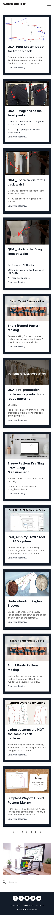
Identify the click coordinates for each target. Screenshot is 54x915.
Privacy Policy (15, 905)
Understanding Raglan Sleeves (25, 603)
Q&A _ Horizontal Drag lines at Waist (25, 251)
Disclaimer (40, 905)
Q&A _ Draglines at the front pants (25, 113)
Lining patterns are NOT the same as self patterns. (26, 734)
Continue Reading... (17, 67)
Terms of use (28, 905)
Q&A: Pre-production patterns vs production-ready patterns (26, 394)
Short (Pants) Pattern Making (24, 328)
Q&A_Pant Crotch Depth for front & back (26, 49)
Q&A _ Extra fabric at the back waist (26, 182)
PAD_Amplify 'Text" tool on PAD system (26, 539)
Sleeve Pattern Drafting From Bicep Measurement (26, 467)
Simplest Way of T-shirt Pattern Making (26, 800)
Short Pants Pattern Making (23, 667)
